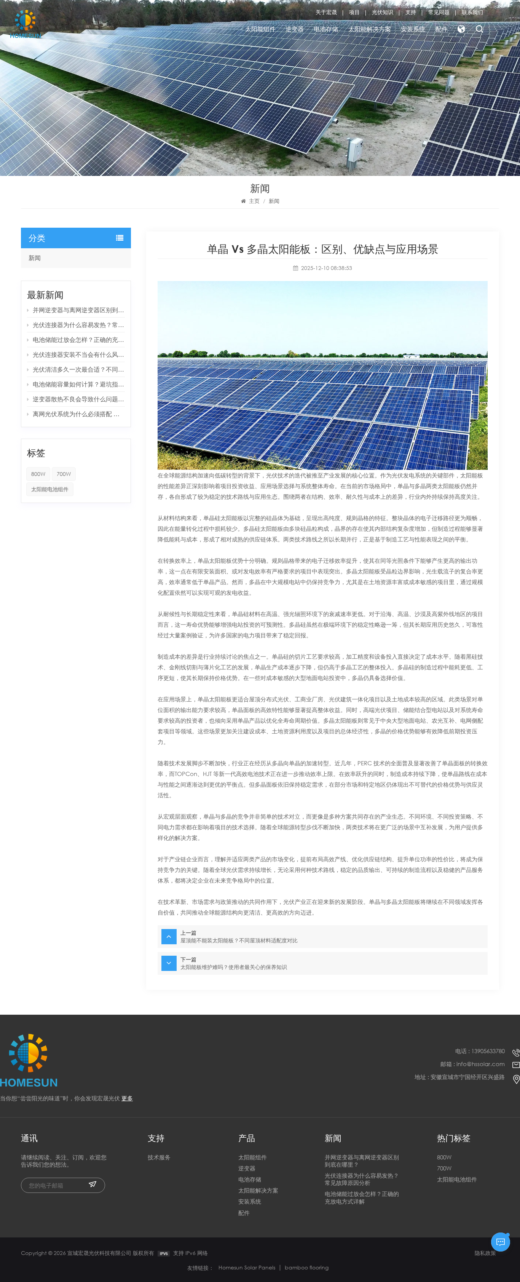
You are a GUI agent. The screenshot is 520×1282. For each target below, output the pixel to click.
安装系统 (413, 29)
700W (64, 473)
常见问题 (439, 12)
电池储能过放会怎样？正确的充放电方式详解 (79, 339)
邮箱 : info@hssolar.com (472, 1064)
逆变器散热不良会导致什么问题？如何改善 (79, 399)
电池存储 (326, 29)
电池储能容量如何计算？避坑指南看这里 (79, 384)
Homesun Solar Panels (247, 1268)
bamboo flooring (307, 1268)
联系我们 (472, 12)
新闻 (35, 258)
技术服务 (159, 1157)
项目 (354, 12)
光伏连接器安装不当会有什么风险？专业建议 (79, 354)
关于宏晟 (326, 12)
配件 (441, 29)
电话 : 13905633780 (480, 1051)
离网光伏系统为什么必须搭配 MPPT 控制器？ (79, 414)
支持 (410, 12)
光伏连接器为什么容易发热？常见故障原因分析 (79, 325)
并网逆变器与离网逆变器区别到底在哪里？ (79, 310)
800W (38, 473)
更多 (127, 1098)
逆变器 (295, 29)
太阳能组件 (260, 29)
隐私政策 (485, 1252)
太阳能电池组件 (50, 489)
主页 (254, 200)
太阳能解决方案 (369, 29)
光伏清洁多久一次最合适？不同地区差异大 (79, 369)
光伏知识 (382, 12)
